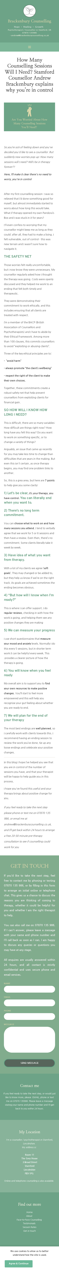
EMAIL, (36, 1097)
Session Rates (29, 1227)
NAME (7, 983)
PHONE (7, 1011)
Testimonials (29, 1223)
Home (29, 1212)
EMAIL (7, 997)
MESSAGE (9, 1024)
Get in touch (29, 1231)
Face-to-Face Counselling (29, 1220)
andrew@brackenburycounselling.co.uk (30, 35)
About (29, 1216)
